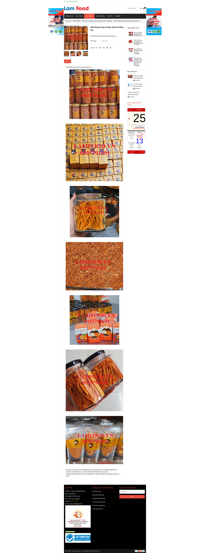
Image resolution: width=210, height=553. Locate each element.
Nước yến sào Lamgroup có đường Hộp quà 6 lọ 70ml (138, 42)
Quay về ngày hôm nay (131, 152)
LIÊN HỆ (117, 16)
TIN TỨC (110, 16)
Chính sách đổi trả (97, 509)
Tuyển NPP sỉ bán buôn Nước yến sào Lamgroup (138, 51)
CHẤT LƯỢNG (100, 16)
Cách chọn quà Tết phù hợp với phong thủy (133, 94)
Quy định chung (96, 491)
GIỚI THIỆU (79, 16)
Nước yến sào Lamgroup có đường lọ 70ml (138, 34)
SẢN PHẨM (89, 16)
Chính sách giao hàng (98, 505)
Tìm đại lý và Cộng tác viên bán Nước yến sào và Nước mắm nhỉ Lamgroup (138, 61)
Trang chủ (68, 21)
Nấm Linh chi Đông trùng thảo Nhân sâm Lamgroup (97, 21)
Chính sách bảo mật (98, 495)
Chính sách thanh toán (98, 502)
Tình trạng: (93, 41)
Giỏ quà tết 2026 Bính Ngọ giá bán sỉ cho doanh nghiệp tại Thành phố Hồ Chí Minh (138, 77)
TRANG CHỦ (69, 16)
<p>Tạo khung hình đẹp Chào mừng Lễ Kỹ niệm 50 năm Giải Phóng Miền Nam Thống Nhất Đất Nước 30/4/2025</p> (139, 85)
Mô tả (67, 61)
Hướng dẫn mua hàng (98, 498)
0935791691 (74, 1)
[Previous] (129, 118)
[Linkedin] (103, 48)
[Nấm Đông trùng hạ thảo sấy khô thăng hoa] (76, 8)
